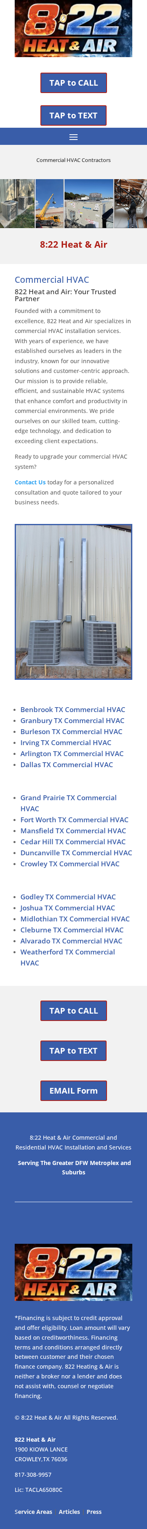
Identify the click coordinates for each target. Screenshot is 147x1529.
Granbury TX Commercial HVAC (72, 720)
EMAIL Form (73, 1090)
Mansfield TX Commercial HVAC (73, 830)
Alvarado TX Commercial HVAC (71, 940)
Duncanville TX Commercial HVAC (76, 852)
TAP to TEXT (73, 115)
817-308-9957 (33, 1474)
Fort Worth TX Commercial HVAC (74, 819)
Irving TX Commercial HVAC (65, 742)
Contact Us (30, 482)
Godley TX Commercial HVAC (68, 896)
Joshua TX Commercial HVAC (67, 907)
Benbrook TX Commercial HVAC (72, 709)
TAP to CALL (73, 82)
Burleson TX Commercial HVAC (71, 731)
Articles (69, 1512)
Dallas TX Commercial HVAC (66, 764)
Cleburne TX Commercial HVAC (72, 929)
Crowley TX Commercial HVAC (70, 863)
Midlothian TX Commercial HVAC (75, 918)
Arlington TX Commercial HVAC (72, 753)
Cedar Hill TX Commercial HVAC (73, 841)
